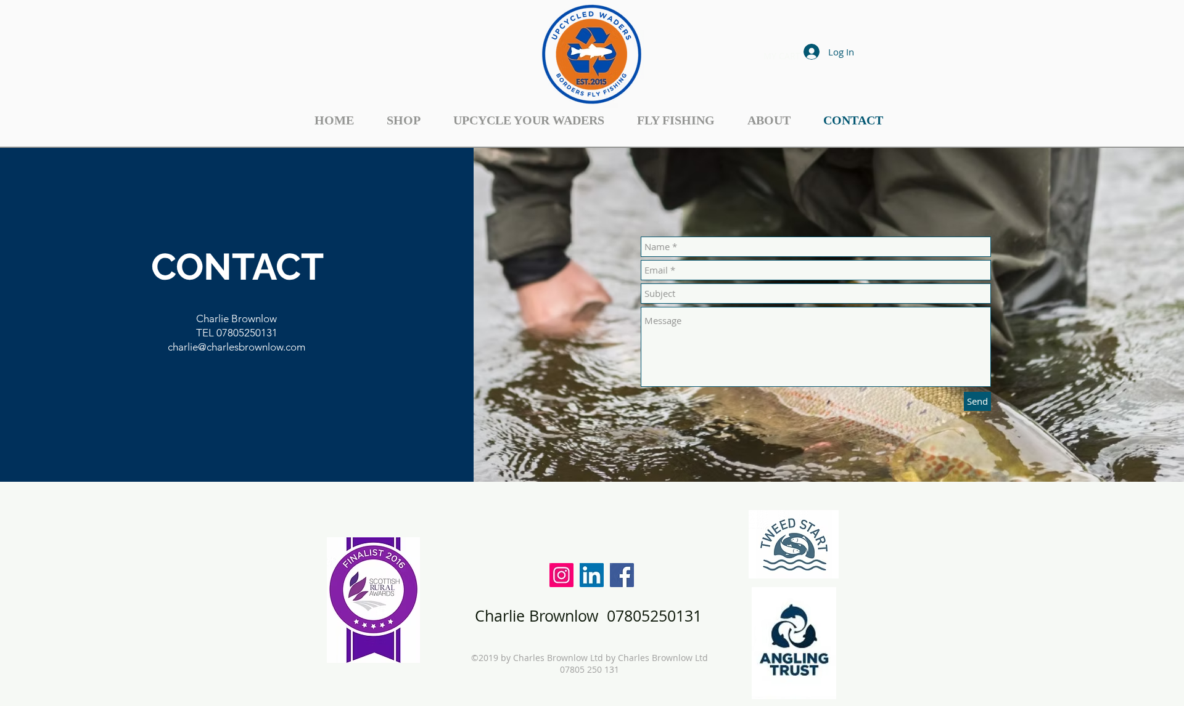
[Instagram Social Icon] (561, 575)
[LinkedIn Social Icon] (592, 575)
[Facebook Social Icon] (622, 575)
